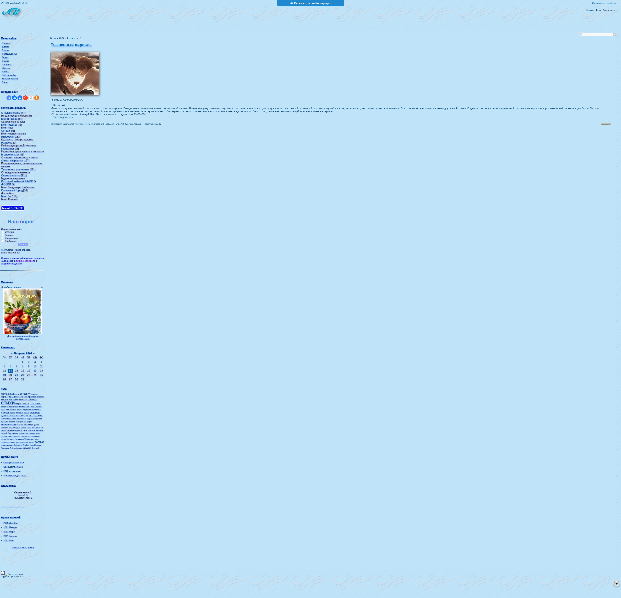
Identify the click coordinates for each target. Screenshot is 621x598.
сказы (26, 413)
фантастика (23, 433)
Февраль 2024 (23, 353)
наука (33, 407)
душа (3, 416)
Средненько (11, 238)
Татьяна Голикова (15, 439)
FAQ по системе (12, 471)
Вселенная (10, 416)
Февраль (71, 38)
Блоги (53, 38)
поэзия (14, 433)
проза (12, 413)
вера (20, 397)
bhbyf (37, 439)
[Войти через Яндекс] (25, 97)
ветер (3, 439)
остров (23, 393)
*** (29, 394)
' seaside (33, 445)
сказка (34, 412)
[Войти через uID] (8, 97)
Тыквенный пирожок (71, 45)
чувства (22, 422)
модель (17, 427)
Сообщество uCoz (13, 466)
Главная (590, 10)
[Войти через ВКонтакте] (14, 97)
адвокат (9, 445)
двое (38, 427)
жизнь (38, 403)
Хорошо (9, 235)
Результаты (7, 249)
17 (34, 370)
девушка (4, 427)
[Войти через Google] (31, 97)
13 (10, 370)
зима (10, 394)
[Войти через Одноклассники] (36, 97)
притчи (4, 394)
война (23, 419)
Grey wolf (35, 448)
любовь (5, 412)
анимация (32, 400)
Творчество (25, 436)
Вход (598, 10)
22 (22, 375)
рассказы (11, 442)
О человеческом (10, 112)
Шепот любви (9, 118)
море (16, 407)
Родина (26, 410)
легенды (39, 430)
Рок (17, 422)
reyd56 (3, 442)
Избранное (35, 436)
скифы (36, 419)
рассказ (39, 442)
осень (32, 404)
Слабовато (10, 241)
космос (13, 410)
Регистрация (609, 10)
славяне (40, 397)
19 (4, 375)
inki (42, 427)
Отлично (9, 232)
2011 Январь (10, 527)
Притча (16, 394)
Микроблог (7, 136)
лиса (33, 427)
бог (40, 419)
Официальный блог (13, 462)
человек (10, 407)
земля (19, 410)
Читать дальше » (63, 117)
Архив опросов (22, 249)
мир (20, 400)
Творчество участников (15, 169)
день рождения (22, 442)
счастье (19, 425)
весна (38, 409)
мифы (18, 404)
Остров (5, 130)
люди (30, 424)
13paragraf (29, 439)
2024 (61, 38)
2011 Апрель (10, 536)
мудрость (18, 430)
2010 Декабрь (10, 523)
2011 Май (8, 540)
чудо (29, 427)
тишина (34, 394)
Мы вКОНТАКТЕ (12, 208)
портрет (5, 397)
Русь (8, 410)
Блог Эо (6, 196)
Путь (25, 430)
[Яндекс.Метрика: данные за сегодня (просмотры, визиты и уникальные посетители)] (14, 574)
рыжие (23, 427)
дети (19, 419)
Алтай (19, 416)
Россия (25, 416)
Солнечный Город (12, 190)
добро (3, 407)
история (19, 413)
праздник (13, 397)
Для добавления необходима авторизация (22, 337)
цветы (36, 425)
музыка (4, 421)
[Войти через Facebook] (19, 97)
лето (25, 425)
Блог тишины (9, 124)
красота (31, 430)
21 (16, 375)
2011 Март (9, 531)
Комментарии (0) (153, 124)
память (39, 407)
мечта (24, 400)
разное (13, 419)
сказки (32, 410)
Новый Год (6, 433)
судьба (30, 419)
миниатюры (8, 424)
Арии (3, 410)
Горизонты (7, 148)
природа (32, 397)
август (29, 422)
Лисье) (31, 442)
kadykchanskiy (14, 436)
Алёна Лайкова (16, 448)
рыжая (3, 430)
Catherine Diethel (21, 445)
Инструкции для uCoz (14, 475)
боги (25, 397)
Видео (15, 400)
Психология (24, 407)
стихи (8, 403)
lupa (3, 445)
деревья (10, 430)
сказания (25, 404)
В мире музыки (10, 154)
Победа (32, 433)
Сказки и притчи (10, 175)
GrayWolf (27, 448)
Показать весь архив (23, 547)
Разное (5, 142)
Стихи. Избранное (12, 160)
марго (11, 427)
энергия (12, 422)
